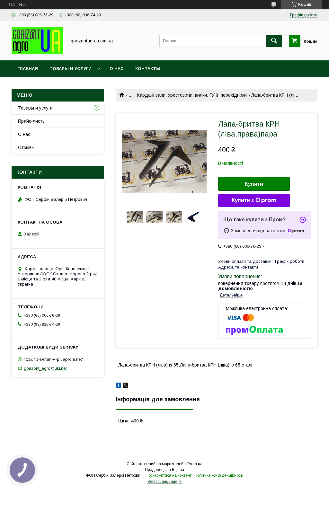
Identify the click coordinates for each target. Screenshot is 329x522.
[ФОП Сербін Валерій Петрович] (37, 52)
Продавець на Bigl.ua (164, 469)
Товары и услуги (70, 68)
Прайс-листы (32, 121)
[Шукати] (274, 41)
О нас (117, 68)
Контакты (147, 68)
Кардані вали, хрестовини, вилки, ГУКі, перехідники (192, 95)
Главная (27, 68)
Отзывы (26, 147)
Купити (254, 184)
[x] (125, 386)
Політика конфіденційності (218, 475)
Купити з (243, 200)
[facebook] (118, 386)
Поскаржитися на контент (168, 475)
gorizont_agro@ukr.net (45, 368)
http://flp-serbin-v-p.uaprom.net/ (53, 359)
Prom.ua (194, 464)
